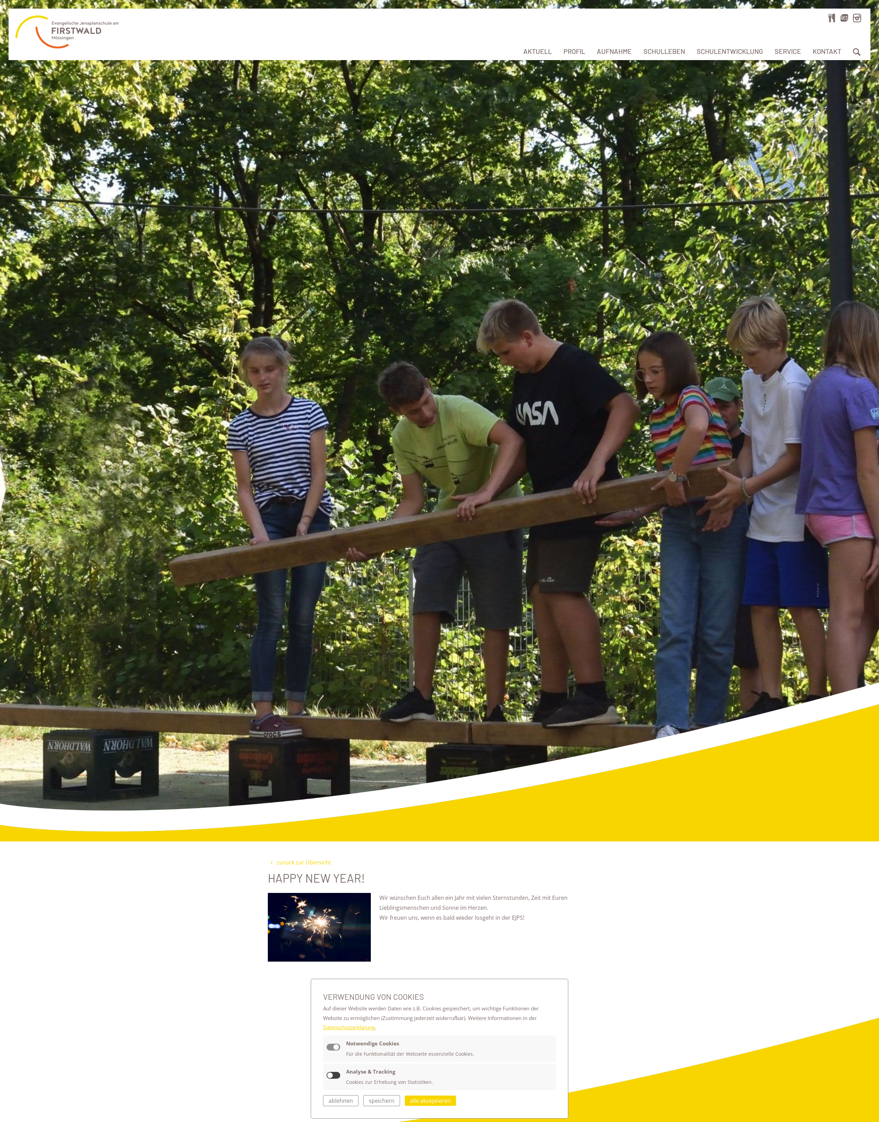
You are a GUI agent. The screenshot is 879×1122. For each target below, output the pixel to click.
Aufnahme (614, 51)
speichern (382, 1100)
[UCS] (844, 18)
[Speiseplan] (832, 18)
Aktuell (537, 51)
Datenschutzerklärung (349, 1027)
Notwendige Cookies (372, 1043)
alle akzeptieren (430, 1100)
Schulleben (664, 51)
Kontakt (827, 51)
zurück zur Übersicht (303, 862)
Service (788, 51)
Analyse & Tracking (370, 1071)
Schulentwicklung (730, 51)
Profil (574, 51)
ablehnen (341, 1100)
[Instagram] (857, 18)
